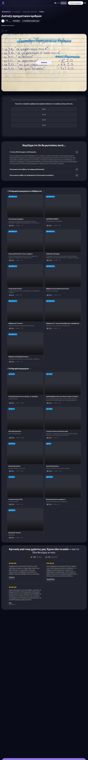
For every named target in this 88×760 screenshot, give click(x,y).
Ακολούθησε (16, 21)
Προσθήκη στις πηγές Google (31, 21)
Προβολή (44, 62)
